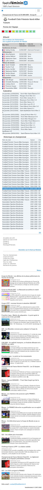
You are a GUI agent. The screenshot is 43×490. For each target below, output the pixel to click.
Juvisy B (30, 98)
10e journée (6, 119)
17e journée (6, 129)
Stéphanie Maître (11, 71)
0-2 (35, 114)
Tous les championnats (10, 255)
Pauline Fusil (9, 67)
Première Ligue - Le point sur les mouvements (17, 356)
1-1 (34, 98)
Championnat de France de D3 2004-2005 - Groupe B (19, 15)
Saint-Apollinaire (25, 110)
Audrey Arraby (10, 50)
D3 (39, 184)
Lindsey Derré (10, 84)
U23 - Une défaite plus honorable (12, 434)
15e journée (6, 121)
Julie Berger (9, 80)
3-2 (37, 106)
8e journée (5, 108)
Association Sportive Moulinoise (12, 202)
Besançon (23, 100)
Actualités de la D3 (9, 238)
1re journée (6, 93)
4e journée (5, 100)
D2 (39, 142)
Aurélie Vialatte (10, 75)
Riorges (22, 96)
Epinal (30, 108)
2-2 (36, 100)
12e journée (6, 116)
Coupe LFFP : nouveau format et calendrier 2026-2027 (19, 303)
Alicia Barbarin (10, 54)
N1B (39, 195)
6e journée (5, 104)
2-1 (33, 108)
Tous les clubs (7, 262)
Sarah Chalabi (10, 65)
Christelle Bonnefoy (11, 82)
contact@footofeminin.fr (18, 484)
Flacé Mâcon (24, 106)
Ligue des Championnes (10, 260)
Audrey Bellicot (10, 56)
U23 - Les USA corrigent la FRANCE (13, 470)
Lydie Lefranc (9, 60)
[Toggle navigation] (38, 10)
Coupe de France (8, 257)
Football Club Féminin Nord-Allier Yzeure (15, 171)
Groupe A (6, 241)
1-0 (33, 102)
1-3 (33, 104)
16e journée (6, 125)
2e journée (5, 96)
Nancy (29, 102)
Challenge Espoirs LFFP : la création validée (16, 446)
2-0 (39, 133)
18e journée (6, 133)
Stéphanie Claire (10, 58)
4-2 (34, 127)
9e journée (5, 110)
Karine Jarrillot (10, 69)
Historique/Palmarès (9, 245)
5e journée (5, 102)
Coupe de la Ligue (8, 258)
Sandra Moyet (10, 73)
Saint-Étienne (32, 93)
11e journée (6, 114)
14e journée (6, 127)
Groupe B (6, 243)
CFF (39, 206)
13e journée (6, 123)
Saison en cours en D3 (10, 239)
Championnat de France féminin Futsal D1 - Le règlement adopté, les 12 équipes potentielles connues (20, 457)
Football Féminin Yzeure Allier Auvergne (15, 142)
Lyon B (29, 104)
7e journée (5, 106)
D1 (39, 162)
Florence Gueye (10, 86)
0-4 (34, 96)
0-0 (38, 93)
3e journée (5, 98)
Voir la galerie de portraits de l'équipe (15, 41)
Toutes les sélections (9, 263)
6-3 (35, 119)
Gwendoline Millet (11, 88)
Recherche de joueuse (10, 265)
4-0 (11, 131)
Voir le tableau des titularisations (13, 39)
